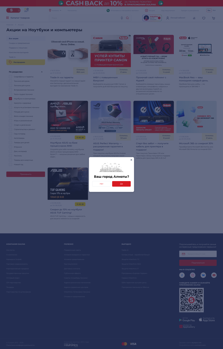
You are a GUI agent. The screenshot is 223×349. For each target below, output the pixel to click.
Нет (101, 184)
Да (121, 184)
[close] (131, 160)
